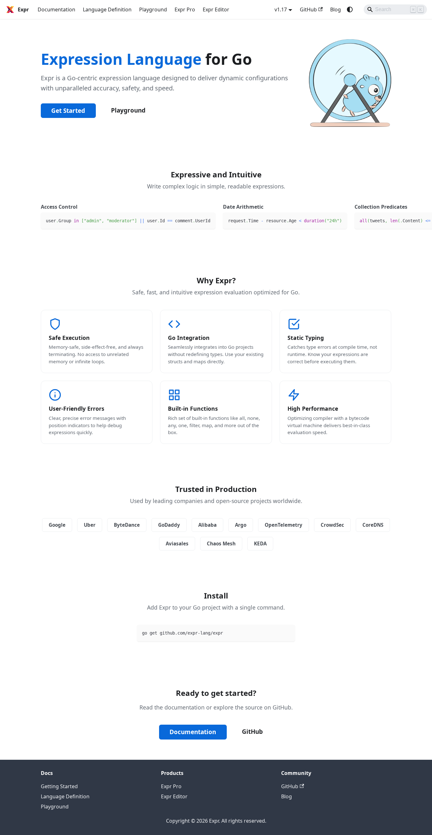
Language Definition (107, 9)
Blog (335, 9)
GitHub (308, 9)
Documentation (56, 9)
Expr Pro (185, 9)
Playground (153, 9)
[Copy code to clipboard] (207, 220)
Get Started (68, 111)
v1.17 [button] (281, 9)
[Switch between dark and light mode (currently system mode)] (350, 9)
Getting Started (59, 786)
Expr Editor (216, 9)
